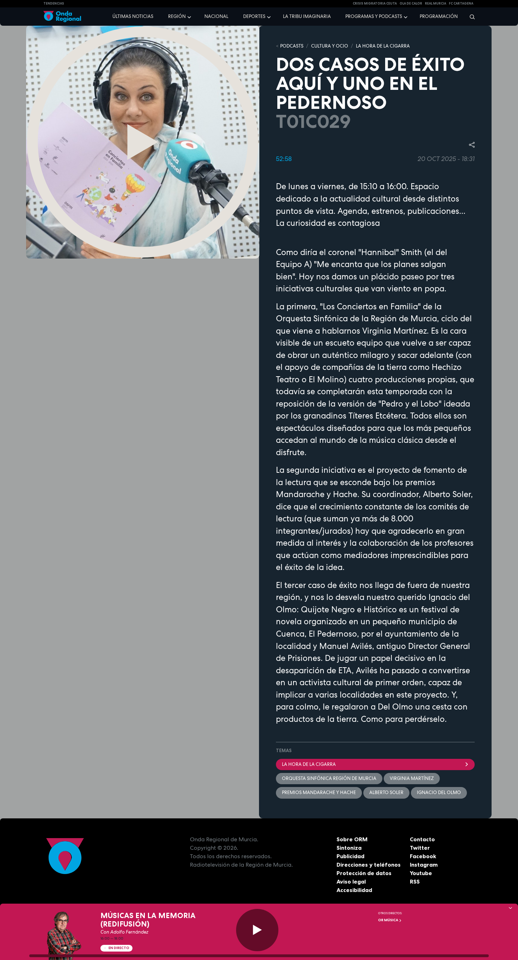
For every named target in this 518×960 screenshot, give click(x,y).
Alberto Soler (386, 792)
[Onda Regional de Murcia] (62, 17)
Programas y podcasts (373, 16)
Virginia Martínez (412, 778)
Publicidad (350, 856)
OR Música (388, 920)
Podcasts (291, 46)
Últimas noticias (132, 16)
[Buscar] (470, 16)
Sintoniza (349, 847)
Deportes (254, 16)
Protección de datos (364, 873)
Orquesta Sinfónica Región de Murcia (329, 778)
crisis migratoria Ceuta (375, 3)
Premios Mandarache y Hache (319, 792)
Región (177, 16)
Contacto (422, 839)
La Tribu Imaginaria (307, 16)
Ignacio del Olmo (439, 792)
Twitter (420, 847)
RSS (415, 881)
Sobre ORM (352, 839)
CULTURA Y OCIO (329, 46)
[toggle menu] (190, 16)
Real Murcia (435, 3)
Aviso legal (351, 881)
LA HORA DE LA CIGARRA (383, 46)
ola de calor (411, 3)
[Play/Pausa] (257, 930)
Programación (439, 16)
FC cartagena (461, 3)
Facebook (423, 856)
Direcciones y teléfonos (369, 864)
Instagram (424, 864)
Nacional (216, 16)
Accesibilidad (354, 889)
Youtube (421, 873)
